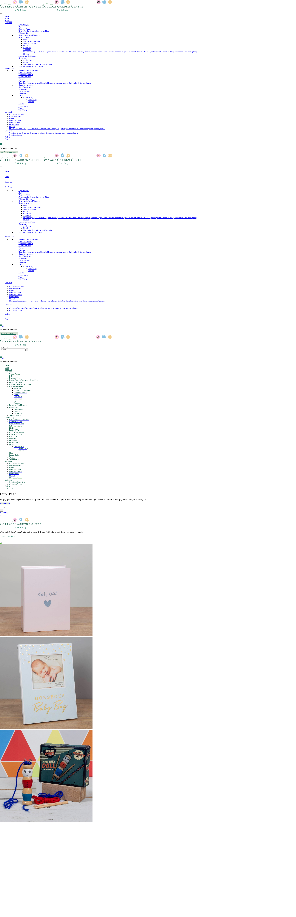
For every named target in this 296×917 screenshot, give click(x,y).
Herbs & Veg (32, 100)
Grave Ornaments (15, 116)
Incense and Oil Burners (27, 56)
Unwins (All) (28, 98)
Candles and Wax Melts (31, 41)
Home (7, 19)
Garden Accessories (25, 85)
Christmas (8, 131)
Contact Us (9, 139)
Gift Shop (8, 23)
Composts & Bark (25, 73)
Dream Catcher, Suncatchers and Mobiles (33, 31)
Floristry (21, 79)
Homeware (27, 48)
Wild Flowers (23, 110)
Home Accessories (25, 37)
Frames (25, 46)
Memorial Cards (15, 120)
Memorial (8, 112)
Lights (11, 118)
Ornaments (27, 50)
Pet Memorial (14, 125)
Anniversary (27, 60)
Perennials (22, 93)
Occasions (22, 58)
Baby (20, 27)
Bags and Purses (24, 29)
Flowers (31, 102)
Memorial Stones (15, 122)
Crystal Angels (23, 25)
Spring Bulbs (23, 106)
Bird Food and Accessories (28, 71)
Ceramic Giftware (29, 43)
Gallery (7, 137)
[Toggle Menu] (1, 13)
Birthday (26, 62)
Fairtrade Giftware (25, 33)
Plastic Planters (23, 91)
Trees (20, 108)
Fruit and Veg (23, 81)
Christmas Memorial (16, 114)
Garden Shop (9, 68)
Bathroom (26, 39)
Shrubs (21, 104)
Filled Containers (24, 77)
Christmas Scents (15, 135)
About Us (8, 21)
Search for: (5, 347)
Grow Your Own (24, 87)
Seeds (20, 95)
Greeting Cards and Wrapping (29, 35)
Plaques (26, 54)
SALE (7, 16)
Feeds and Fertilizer (25, 75)
